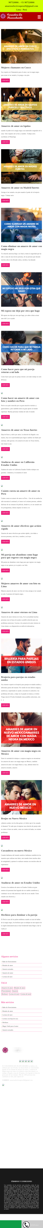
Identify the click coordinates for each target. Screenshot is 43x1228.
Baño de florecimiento (8, 962)
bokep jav (7, 1217)
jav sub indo (21, 1219)
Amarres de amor (7, 973)
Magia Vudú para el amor (9, 1026)
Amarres (15, 991)
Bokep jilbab (33, 1215)
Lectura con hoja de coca (9, 1019)
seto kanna (32, 1217)
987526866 (8, 1085)
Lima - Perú (7, 1090)
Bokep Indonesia (6, 1215)
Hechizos (4, 994)
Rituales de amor (7, 965)
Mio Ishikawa (12, 1219)
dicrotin (28, 1219)
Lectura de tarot (6, 977)
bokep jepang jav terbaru (19, 1217)
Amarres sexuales (7, 969)
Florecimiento (6, 991)
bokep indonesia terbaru (20, 1215)
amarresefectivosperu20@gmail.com (14, 1088)
